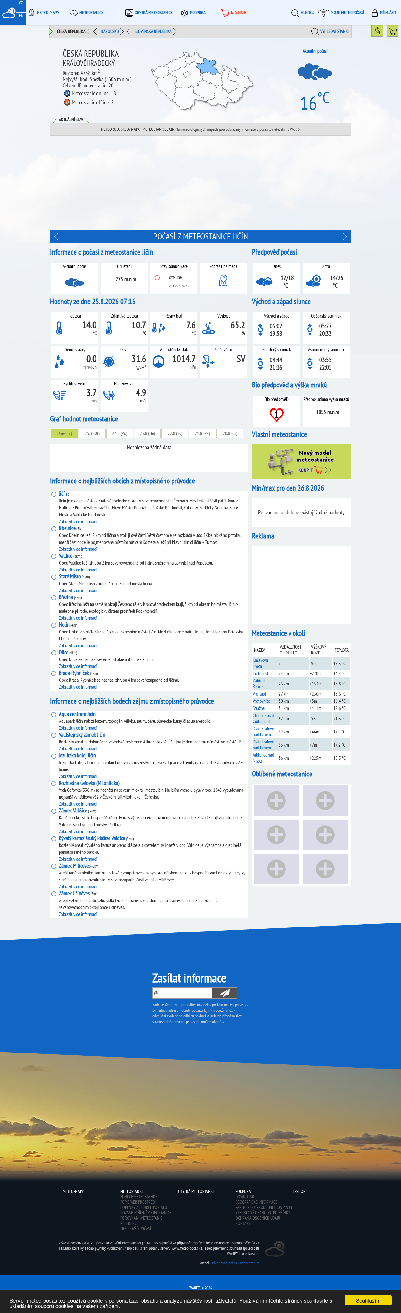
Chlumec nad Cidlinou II (263, 718)
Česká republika (71, 31)
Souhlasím (368, 1300)
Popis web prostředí (138, 1202)
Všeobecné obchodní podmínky (263, 1213)
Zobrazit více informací (78, 521)
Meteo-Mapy (48, 12)
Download (245, 1197)
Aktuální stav (71, 119)
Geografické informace (256, 1202)
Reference (129, 1223)
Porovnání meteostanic (141, 1218)
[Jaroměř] (56, 236)
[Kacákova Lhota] (344, 236)
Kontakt (243, 1223)
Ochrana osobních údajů (258, 1218)
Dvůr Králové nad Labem (263, 732)
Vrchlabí (259, 694)
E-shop (239, 12)
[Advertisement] (200, 183)
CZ (21, 2)
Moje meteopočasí (347, 12)
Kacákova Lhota (260, 663)
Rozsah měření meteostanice (145, 1213)
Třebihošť (260, 673)
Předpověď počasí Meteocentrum (235, 1263)
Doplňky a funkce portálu (143, 1207)
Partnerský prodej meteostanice (264, 1207)
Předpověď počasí (135, 1229)
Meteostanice (91, 12)
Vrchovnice (261, 701)
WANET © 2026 (200, 1287)
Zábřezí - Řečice (260, 684)
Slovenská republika (153, 31)
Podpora (198, 12)
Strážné (259, 708)
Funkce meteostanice (139, 1197)
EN (21, 15)
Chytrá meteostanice (154, 12)
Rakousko (110, 31)
